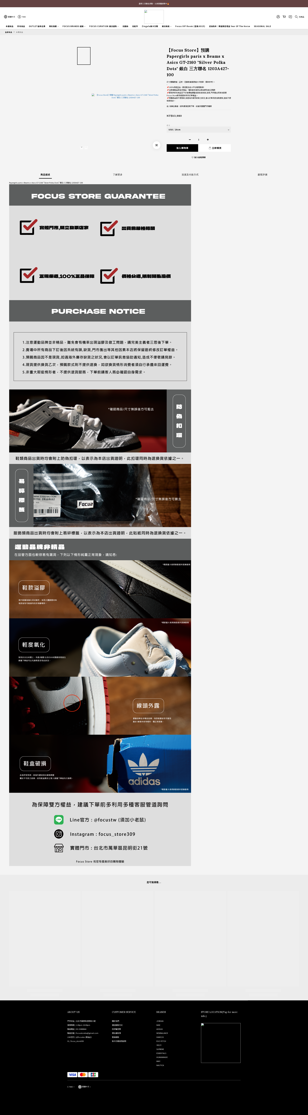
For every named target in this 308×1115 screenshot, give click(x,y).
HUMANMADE (162, 1057)
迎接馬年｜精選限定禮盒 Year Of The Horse (229, 26)
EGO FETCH (161, 1041)
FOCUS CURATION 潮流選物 (103, 26)
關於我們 (115, 1021)
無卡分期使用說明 (119, 1041)
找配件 (135, 26)
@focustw (80, 1037)
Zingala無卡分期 (150, 26)
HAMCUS (160, 1037)
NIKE (158, 1025)
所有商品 (21, 26)
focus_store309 (77, 1041)
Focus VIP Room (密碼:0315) (190, 26)
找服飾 (125, 26)
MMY (158, 1061)
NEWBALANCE (162, 1033)
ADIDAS (159, 1029)
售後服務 (115, 1037)
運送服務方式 (117, 1025)
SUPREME (160, 1049)
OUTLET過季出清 (37, 26)
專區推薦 (53, 26)
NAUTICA (160, 1065)
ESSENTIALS (161, 1053)
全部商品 (8, 32)
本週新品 (9, 26)
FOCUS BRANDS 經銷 (73, 26)
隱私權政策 (116, 1033)
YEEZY (158, 1045)
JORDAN (159, 1021)
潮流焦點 (166, 26)
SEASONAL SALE (262, 26)
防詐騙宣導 (116, 1029)
